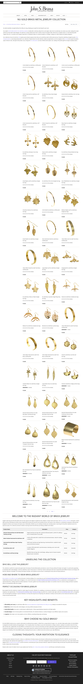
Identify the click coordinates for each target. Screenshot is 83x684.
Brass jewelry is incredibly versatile (10, 578)
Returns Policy (27, 676)
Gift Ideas (12, 676)
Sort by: (67, 24)
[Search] (20, 2)
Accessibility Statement (35, 677)
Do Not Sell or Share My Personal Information (68, 676)
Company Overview (10, 658)
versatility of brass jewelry (14, 642)
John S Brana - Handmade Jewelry (39, 680)
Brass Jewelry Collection (65, 520)
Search (10, 663)
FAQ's (7, 676)
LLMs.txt (10, 667)
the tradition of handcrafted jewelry (30, 640)
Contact (58, 15)
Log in (66, 2)
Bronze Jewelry (72, 663)
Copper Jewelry (72, 665)
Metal (25, 15)
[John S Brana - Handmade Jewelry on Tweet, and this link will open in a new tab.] (33, 666)
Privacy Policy (34, 676)
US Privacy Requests (53, 676)
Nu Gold (66, 39)
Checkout (77, 2)
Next (52, 511)
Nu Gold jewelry (34, 40)
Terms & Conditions (43, 676)
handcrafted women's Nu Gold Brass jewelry (18, 31)
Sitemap (10, 665)
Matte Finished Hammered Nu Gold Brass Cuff (13, 538)
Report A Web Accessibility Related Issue (41, 673)
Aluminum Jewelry (72, 660)
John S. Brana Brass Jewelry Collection (40, 647)
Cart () (71, 2)
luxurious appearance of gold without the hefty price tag (39, 604)
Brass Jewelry (72, 662)
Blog (64, 15)
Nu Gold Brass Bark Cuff (8, 548)
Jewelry (18, 15)
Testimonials (10, 659)
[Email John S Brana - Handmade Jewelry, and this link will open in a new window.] (49, 666)
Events (10, 661)
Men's (32, 15)
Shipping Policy (19, 676)
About (51, 15)
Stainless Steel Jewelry (72, 667)
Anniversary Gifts (42, 15)
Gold (19, 37)
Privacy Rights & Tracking (47, 677)
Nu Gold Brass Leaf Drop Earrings (10, 553)
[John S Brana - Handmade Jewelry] (41, 9)
